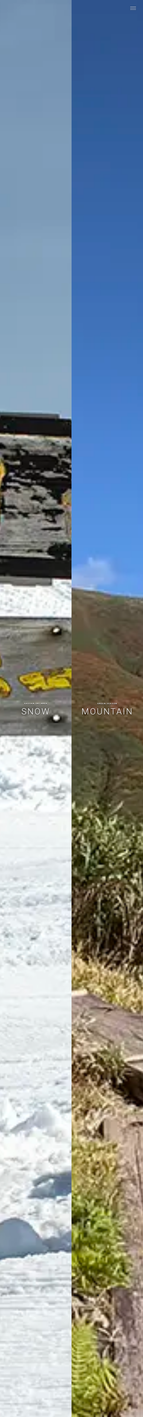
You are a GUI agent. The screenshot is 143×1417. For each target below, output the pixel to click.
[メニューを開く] (133, 8)
